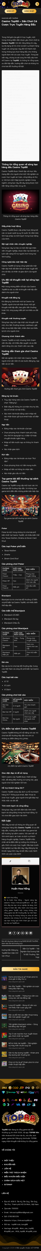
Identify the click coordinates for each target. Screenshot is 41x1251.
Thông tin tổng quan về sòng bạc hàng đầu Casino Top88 (20, 77)
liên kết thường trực (16, 943)
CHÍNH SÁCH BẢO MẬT (14, 1180)
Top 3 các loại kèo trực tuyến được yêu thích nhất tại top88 (23, 1035)
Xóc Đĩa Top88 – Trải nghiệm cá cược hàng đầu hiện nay (24, 987)
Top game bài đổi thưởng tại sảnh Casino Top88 (20, 115)
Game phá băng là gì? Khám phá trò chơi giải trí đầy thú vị (23, 978)
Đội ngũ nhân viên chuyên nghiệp (19, 84)
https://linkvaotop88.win (22, 1220)
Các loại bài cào (14, 139)
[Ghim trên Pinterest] (27, 933)
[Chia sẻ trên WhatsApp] (10, 933)
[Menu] (4, 4)
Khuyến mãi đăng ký (14, 95)
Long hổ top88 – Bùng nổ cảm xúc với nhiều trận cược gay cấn (23, 1006)
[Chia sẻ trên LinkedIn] (31, 933)
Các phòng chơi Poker (16, 125)
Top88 (16, 60)
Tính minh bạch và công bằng (19, 153)
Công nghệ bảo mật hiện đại (17, 87)
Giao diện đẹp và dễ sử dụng (18, 147)
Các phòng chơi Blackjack (17, 134)
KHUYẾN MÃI (10, 1164)
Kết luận (11, 156)
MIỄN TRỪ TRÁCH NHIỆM (15, 1172)
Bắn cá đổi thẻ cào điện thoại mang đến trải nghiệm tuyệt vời (23, 1016)
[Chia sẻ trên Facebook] (14, 933)
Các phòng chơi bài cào (17, 142)
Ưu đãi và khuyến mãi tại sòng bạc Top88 (20, 91)
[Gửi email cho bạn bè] (22, 933)
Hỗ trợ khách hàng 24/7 (17, 150)
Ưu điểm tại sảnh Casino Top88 (20, 145)
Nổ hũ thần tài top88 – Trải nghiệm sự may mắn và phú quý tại (23, 1044)
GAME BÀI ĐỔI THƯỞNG (10, 18)
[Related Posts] (29, 861)
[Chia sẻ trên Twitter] (18, 933)
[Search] (37, 4)
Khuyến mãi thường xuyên (16, 98)
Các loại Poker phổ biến (16, 123)
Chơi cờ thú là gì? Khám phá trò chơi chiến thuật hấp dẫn (23, 1063)
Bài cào (11, 136)
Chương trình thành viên (16, 101)
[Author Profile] (11, 861)
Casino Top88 (8, 43)
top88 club (15, 1224)
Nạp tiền (10, 109)
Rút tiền (10, 112)
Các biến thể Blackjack (16, 131)
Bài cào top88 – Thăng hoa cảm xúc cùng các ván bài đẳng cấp (23, 997)
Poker (10, 120)
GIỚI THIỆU (9, 1160)
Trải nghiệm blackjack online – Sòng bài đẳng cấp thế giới (23, 1025)
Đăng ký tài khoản (14, 106)
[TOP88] (20, 4)
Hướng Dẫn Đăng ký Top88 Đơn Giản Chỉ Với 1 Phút (10, 953)
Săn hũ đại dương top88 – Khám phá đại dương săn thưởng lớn (24, 1054)
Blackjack (10, 128)
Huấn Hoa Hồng (14, 159)
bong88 (24, 1224)
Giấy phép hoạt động (15, 81)
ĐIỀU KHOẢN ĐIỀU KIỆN (15, 1176)
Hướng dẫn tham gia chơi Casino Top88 (22, 103)
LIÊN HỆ (8, 1168)
